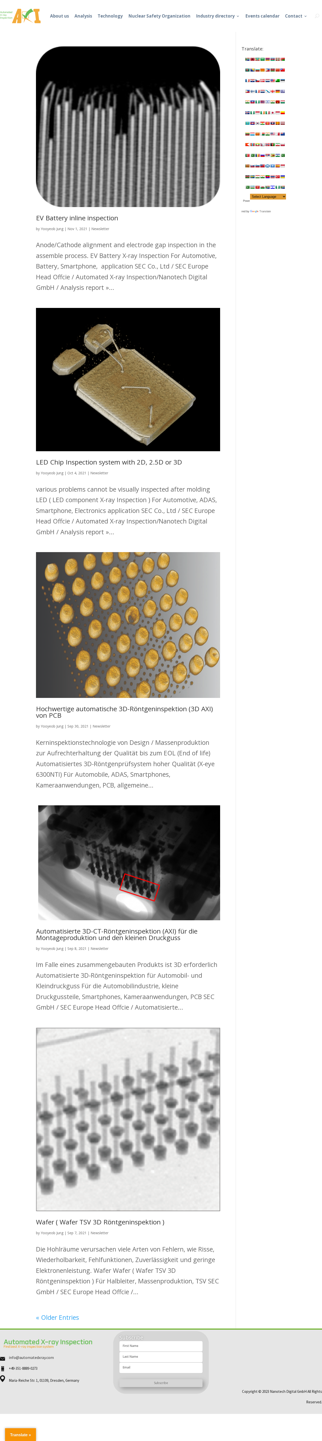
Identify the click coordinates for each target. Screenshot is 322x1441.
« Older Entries (57, 1317)
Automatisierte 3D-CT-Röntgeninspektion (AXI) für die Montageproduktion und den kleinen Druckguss (116, 934)
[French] (257, 91)
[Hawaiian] (262, 102)
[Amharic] (257, 59)
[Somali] (272, 166)
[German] (277, 91)
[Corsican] (247, 81)
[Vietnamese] (257, 187)
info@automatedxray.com (31, 1357)
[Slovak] (252, 166)
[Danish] (262, 81)
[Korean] (257, 123)
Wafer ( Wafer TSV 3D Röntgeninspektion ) (100, 1221)
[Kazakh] (247, 123)
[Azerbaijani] (272, 59)
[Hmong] (277, 102)
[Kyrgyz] (267, 123)
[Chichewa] (272, 70)
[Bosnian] (252, 70)
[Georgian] (272, 91)
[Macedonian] (257, 134)
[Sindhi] (282, 155)
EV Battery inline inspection (77, 217)
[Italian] (267, 113)
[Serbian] (267, 155)
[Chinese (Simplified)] (277, 70)
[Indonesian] (257, 113)
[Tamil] (262, 177)
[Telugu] (267, 177)
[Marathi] (247, 145)
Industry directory (215, 16)
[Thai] (272, 177)
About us (59, 16)
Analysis (83, 16)
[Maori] (282, 134)
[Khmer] (252, 123)
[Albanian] (252, 59)
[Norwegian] (267, 145)
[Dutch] (267, 81)
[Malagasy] (262, 134)
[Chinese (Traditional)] (282, 70)
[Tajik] (257, 177)
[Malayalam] (267, 134)
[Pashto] (272, 145)
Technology (110, 16)
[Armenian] (267, 59)
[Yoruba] (277, 187)
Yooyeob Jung (52, 228)
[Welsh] (262, 187)
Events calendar (262, 16)
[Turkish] (277, 177)
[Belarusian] (282, 59)
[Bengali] (247, 70)
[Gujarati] (247, 102)
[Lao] (272, 123)
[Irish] (262, 113)
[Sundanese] (282, 166)
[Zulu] (282, 187)
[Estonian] (282, 81)
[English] (272, 81)
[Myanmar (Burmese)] (257, 145)
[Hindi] (272, 102)
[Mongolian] (252, 145)
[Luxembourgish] (252, 134)
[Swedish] (252, 177)
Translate (265, 211)
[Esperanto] (277, 81)
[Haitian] (252, 102)
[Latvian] (282, 123)
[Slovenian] (257, 166)
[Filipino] (247, 91)
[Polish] (282, 145)
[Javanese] (277, 113)
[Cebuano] (267, 70)
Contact (293, 16)
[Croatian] (252, 81)
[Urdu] (247, 187)
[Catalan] (262, 70)
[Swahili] (247, 177)
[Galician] (267, 91)
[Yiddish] (272, 187)
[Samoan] (262, 166)
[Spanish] (277, 166)
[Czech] (257, 81)
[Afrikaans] (247, 59)
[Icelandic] (247, 113)
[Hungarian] (282, 102)
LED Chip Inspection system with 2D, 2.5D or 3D (109, 462)
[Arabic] (262, 59)
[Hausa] (257, 102)
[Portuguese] (247, 155)
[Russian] (262, 155)
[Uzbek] (252, 187)
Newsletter (100, 228)
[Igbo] (252, 113)
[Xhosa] (267, 187)
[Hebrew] (267, 102)
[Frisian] (262, 91)
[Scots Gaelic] (267, 166)
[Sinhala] (247, 166)
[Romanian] (257, 155)
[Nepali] (262, 145)
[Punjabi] (252, 155)
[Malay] (272, 134)
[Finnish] (252, 91)
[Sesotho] (277, 155)
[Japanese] (272, 113)
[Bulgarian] (257, 70)
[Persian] (277, 145)
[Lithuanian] (247, 134)
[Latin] (277, 123)
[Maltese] (277, 134)
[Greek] (282, 91)
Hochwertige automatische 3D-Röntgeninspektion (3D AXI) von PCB (124, 712)
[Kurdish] (262, 123)
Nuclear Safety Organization (159, 16)
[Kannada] (282, 113)
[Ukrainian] (282, 177)
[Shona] (272, 155)
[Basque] (277, 59)
